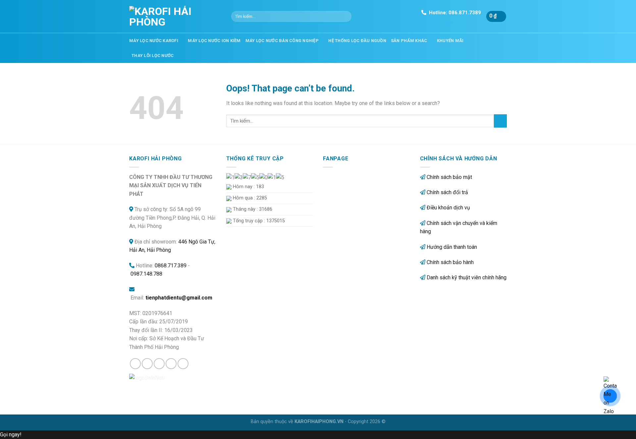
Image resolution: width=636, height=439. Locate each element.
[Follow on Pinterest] (183, 363)
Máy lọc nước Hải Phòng (452, 21)
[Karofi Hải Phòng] (175, 16)
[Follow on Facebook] (135, 363)
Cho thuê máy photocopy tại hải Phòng (422, 21)
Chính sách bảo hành (450, 262)
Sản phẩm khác (409, 40)
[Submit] (345, 16)
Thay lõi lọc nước (153, 55)
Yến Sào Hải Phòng (465, 21)
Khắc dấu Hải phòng (439, 21)
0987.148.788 (146, 274)
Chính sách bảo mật (449, 177)
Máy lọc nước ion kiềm (214, 40)
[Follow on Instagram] (147, 363)
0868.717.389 (170, 265)
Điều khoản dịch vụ (448, 207)
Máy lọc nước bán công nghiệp (282, 40)
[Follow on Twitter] (159, 363)
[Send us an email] (171, 363)
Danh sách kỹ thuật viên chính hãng (466, 277)
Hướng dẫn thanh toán (452, 247)
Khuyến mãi (450, 40)
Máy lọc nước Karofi (153, 40)
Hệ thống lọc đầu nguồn (357, 40)
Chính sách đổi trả (447, 192)
